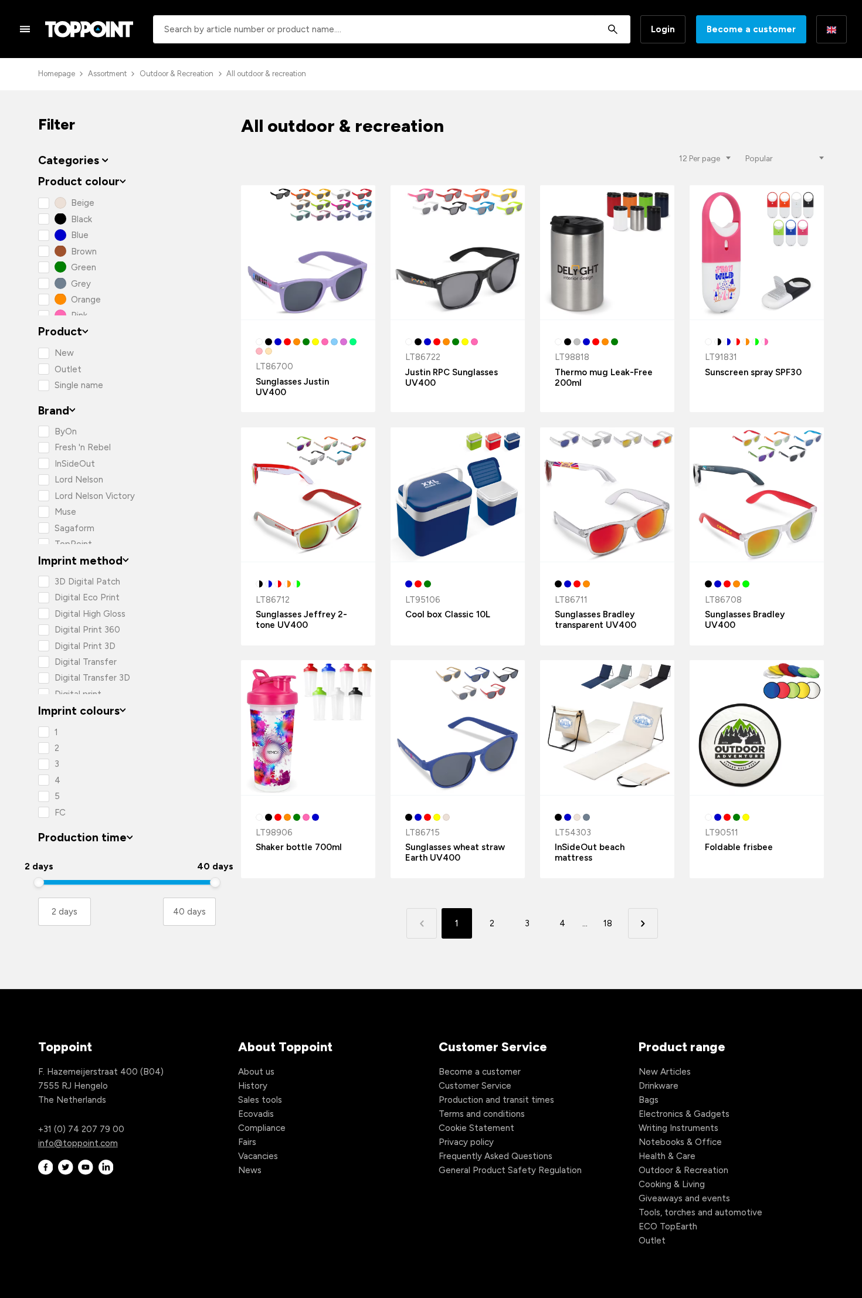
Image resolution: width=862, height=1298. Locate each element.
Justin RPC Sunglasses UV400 (451, 377)
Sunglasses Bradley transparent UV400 (595, 619)
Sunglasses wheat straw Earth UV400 (455, 852)
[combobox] (391, 29)
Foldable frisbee (739, 847)
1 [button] (457, 923)
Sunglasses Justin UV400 (292, 386)
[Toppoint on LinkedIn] (106, 1167)
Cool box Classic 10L (447, 614)
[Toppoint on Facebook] (45, 1167)
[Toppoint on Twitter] (65, 1167)
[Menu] (25, 29)
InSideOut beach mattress (590, 852)
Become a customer (751, 29)
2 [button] (492, 923)
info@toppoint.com (78, 1143)
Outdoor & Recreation (176, 73)
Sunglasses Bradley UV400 (745, 619)
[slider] (38, 882)
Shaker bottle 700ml (299, 847)
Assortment (107, 73)
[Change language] (831, 29)
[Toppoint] (89, 29)
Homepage (56, 73)
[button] (643, 923)
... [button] (585, 923)
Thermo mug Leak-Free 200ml (604, 377)
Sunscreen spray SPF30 (753, 372)
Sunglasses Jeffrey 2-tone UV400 (301, 619)
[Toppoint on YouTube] (85, 1167)
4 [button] (562, 923)
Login (663, 29)
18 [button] (607, 923)
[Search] (612, 29)
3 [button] (527, 923)
